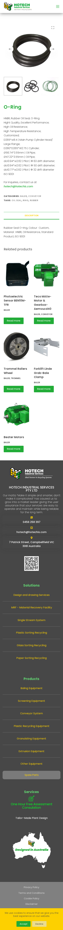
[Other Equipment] (32, 763)
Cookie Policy (31, 898)
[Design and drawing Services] (32, 595)
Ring (26, 200)
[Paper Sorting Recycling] (32, 658)
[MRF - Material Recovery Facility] (32, 607)
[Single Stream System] (32, 620)
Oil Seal (16, 200)
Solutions (31, 585)
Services (31, 791)
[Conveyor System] (32, 713)
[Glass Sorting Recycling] (32, 645)
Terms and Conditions (31, 893)
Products (31, 678)
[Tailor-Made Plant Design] (31, 818)
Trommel (16, 378)
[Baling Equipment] (32, 688)
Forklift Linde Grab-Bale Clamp (43, 373)
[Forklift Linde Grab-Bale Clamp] (46, 346)
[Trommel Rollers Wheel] (16, 346)
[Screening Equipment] (32, 700)
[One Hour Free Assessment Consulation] (31, 798)
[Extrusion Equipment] (32, 751)
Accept (23, 923)
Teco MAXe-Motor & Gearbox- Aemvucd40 (42, 303)
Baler (23, 196)
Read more (13, 320)
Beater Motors (14, 437)
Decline (39, 923)
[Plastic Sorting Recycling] (32, 632)
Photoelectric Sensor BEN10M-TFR (15, 301)
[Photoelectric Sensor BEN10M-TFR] (16, 273)
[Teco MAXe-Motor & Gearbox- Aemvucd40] (46, 273)
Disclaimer (32, 904)
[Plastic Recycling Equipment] (32, 726)
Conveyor (34, 196)
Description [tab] (31, 215)
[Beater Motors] (16, 414)
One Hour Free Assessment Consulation (31, 806)
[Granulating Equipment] (32, 738)
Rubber (34, 200)
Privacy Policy (31, 887)
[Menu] (57, 6)
